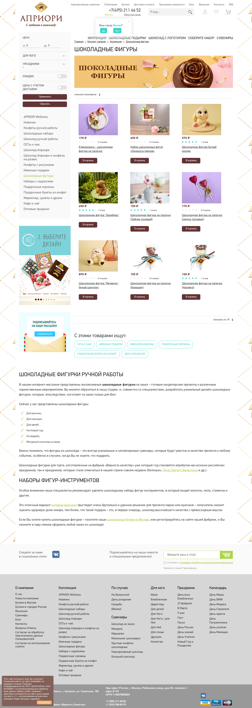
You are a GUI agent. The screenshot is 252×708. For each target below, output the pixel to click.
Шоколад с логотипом (167, 38)
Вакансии (204, 4)
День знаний (185, 632)
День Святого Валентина (180, 470)
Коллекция (97, 38)
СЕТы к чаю (32, 144)
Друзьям (156, 637)
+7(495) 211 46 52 (125, 10)
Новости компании (26, 598)
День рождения (135, 354)
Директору (157, 604)
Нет (117, 30)
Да (103, 30)
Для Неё (156, 627)
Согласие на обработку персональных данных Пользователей (29, 636)
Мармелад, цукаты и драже (43, 198)
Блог (191, 4)
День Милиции (218, 632)
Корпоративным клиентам (85, 4)
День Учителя (186, 637)
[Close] (129, 21)
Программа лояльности (171, 4)
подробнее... (36, 698)
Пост (180, 617)
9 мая (180, 613)
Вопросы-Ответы (25, 628)
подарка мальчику (64, 505)
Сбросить (45, 104)
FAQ (231, 4)
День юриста (217, 614)
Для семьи (157, 632)
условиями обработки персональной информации (206, 562)
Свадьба (116, 604)
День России (185, 627)
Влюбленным (159, 599)
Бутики (125, 4)
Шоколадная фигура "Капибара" (99, 215)
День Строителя (219, 609)
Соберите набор (201, 38)
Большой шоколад (123, 656)
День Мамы (216, 594)
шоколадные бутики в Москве (128, 520)
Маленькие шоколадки (125, 638)
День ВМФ (216, 599)
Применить (45, 96)
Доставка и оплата (144, 4)
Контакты (219, 4)
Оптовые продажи (36, 209)
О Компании (110, 4)
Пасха (181, 622)
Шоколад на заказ (122, 624)
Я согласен (44, 702)
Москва (109, 15)
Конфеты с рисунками (39, 165)
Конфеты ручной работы (41, 128)
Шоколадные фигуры (38, 176)
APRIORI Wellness (36, 117)
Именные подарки (36, 170)
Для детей (157, 609)
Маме (154, 594)
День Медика (217, 604)
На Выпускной (120, 594)
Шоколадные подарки (127, 38)
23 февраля (184, 603)
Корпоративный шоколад (127, 652)
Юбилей (116, 609)
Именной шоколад (142, 344)
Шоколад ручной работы (41, 139)
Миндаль (116, 628)
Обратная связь (132, 15)
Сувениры (225, 38)
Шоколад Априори (37, 150)
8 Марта (182, 608)
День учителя (217, 627)
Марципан (117, 633)
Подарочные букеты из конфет (45, 192)
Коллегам (157, 641)
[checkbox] (24, 93)
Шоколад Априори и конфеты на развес (44, 157)
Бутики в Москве (25, 602)
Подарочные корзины (39, 187)
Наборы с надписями (38, 181)
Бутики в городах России (30, 607)
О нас (18, 594)
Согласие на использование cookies (32, 645)
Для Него (157, 614)
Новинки (30, 122)
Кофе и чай (31, 203)
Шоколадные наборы (38, 133)
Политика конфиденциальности (18, 685)
